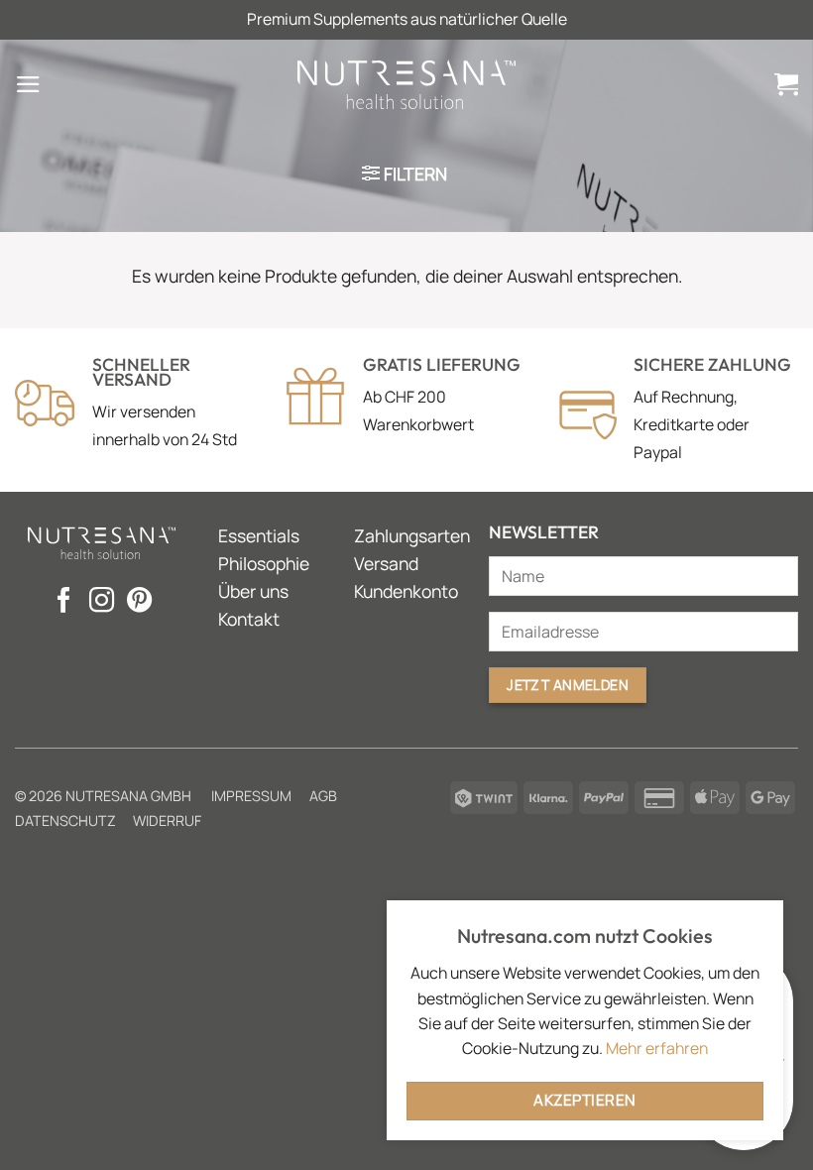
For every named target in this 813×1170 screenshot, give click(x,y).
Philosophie (263, 563)
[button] (28, 84)
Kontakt (249, 619)
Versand (386, 563)
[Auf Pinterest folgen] (139, 602)
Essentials (258, 535)
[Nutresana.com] (406, 83)
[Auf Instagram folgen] (101, 602)
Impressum (251, 795)
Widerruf (167, 820)
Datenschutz (65, 820)
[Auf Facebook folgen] (64, 602)
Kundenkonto (406, 591)
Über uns (253, 591)
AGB (323, 795)
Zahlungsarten (412, 535)
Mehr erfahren (657, 1048)
